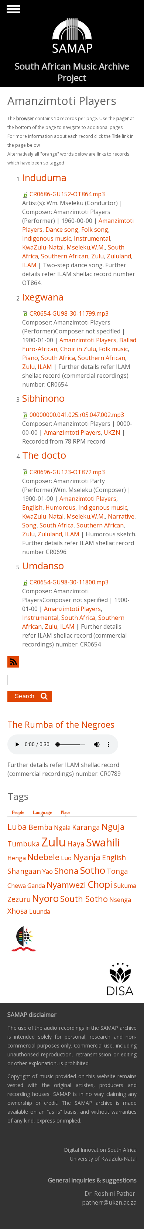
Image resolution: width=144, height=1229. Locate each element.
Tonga (117, 871)
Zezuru (19, 899)
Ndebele (43, 857)
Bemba (40, 827)
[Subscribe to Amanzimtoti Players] (72, 662)
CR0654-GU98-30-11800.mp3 (69, 582)
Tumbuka (23, 844)
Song (29, 525)
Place (65, 812)
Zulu (97, 256)
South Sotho (84, 898)
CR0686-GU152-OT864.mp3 (67, 194)
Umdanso (43, 565)
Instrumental (92, 238)
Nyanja (86, 857)
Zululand (119, 256)
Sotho (92, 870)
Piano (30, 358)
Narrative (121, 516)
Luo (66, 858)
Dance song (61, 229)
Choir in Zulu (78, 349)
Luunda (39, 911)
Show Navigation (12, 11)
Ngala (62, 828)
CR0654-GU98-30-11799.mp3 (69, 313)
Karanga (86, 827)
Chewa (16, 886)
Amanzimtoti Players (87, 340)
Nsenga (120, 900)
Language (44, 812)
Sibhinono (43, 398)
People (18, 812)
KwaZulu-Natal (43, 247)
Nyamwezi (66, 884)
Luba (17, 826)
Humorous (60, 507)
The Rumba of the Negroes (60, 724)
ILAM (29, 265)
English (32, 507)
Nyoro (45, 898)
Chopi (100, 884)
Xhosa (17, 911)
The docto (44, 455)
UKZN (112, 432)
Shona (66, 870)
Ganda (36, 886)
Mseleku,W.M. (85, 247)
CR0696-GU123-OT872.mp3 (67, 472)
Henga (16, 858)
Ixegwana (43, 297)
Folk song (94, 229)
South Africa (58, 358)
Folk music (113, 349)
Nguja (113, 826)
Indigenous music (46, 238)
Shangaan (24, 871)
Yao (47, 872)
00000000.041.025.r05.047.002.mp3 (77, 415)
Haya (76, 844)
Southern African (64, 256)
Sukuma (125, 886)
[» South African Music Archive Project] (72, 37)
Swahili (103, 842)
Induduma (44, 177)
